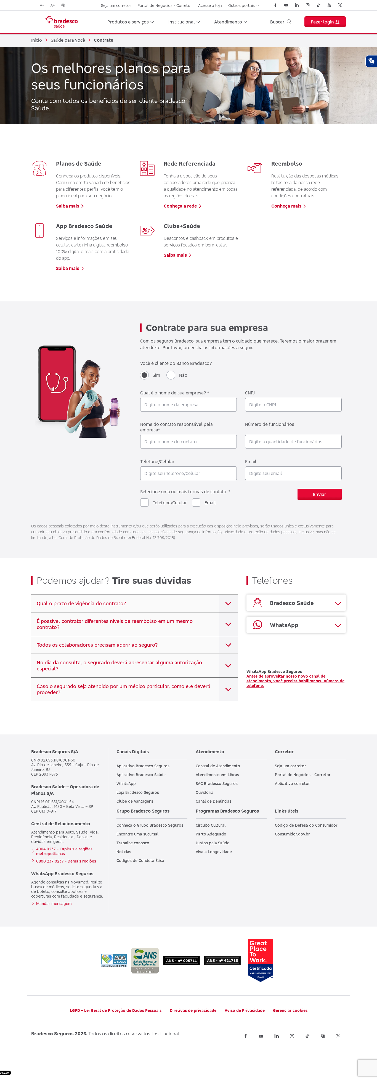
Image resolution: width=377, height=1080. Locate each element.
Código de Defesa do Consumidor (306, 825)
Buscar (277, 22)
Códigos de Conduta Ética (140, 860)
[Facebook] (275, 5)
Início (36, 40)
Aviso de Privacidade (245, 1010)
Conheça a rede (180, 206)
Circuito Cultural (210, 825)
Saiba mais (67, 206)
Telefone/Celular (157, 461)
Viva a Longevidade (214, 851)
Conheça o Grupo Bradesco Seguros (149, 825)
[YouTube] (286, 5)
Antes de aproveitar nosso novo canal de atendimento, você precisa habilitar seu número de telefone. (295, 681)
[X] (340, 5)
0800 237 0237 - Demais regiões (66, 861)
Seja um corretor (116, 5)
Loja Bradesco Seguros (137, 792)
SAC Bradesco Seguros (217, 783)
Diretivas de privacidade (193, 1010)
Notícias (123, 851)
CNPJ (250, 393)
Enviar (319, 494)
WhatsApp (126, 783)
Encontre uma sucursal (137, 834)
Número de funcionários (269, 424)
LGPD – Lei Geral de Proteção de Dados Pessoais (115, 1010)
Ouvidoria (204, 792)
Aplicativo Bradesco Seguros (142, 765)
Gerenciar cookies (290, 1010)
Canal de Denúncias (213, 801)
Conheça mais (286, 206)
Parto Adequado (211, 834)
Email (250, 461)
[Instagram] (308, 5)
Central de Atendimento (218, 765)
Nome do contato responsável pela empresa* (176, 426)
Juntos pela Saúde (212, 842)
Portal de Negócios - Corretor (164, 5)
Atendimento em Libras (217, 774)
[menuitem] (130, 22)
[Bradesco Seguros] (61, 22)
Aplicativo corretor (292, 783)
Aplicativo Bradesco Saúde (141, 774)
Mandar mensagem (54, 903)
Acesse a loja (210, 5)
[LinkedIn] (297, 5)
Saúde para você (68, 40)
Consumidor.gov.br (292, 834)
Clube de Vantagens (134, 801)
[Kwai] (329, 5)
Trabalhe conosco (132, 842)
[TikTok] (318, 5)
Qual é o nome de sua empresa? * (174, 393)
